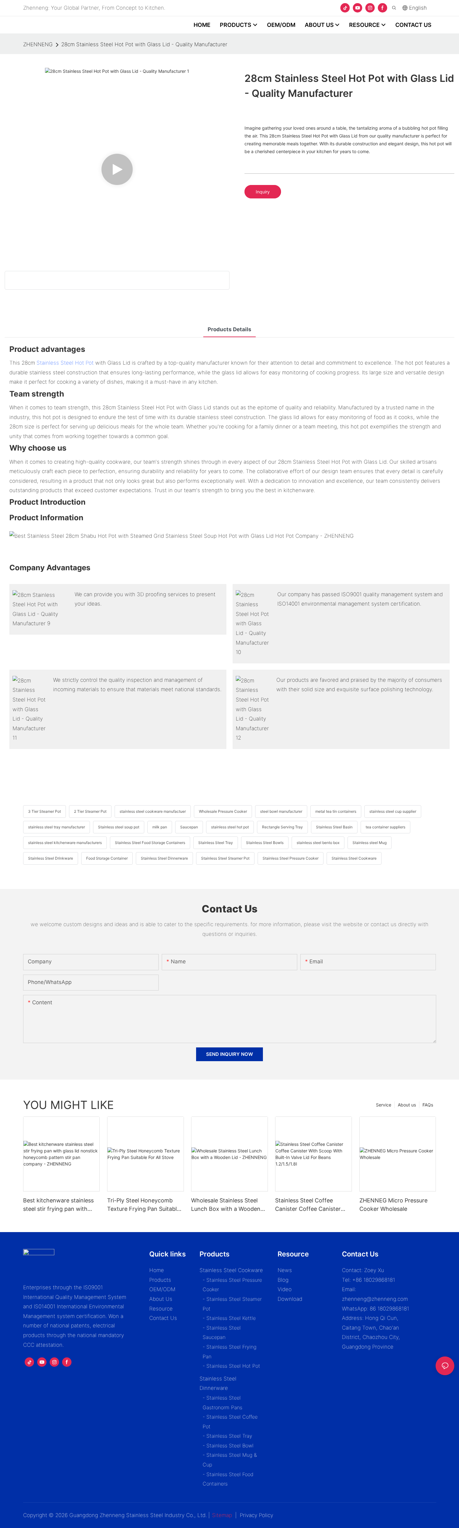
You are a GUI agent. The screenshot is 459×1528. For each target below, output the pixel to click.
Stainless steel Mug (370, 842)
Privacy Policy (256, 1515)
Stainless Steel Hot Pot (65, 363)
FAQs (427, 1104)
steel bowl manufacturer (281, 811)
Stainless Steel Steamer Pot (225, 858)
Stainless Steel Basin (334, 827)
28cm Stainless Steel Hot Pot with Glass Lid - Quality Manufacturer (144, 44)
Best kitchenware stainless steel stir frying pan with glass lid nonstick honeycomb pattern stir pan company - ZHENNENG (60, 1205)
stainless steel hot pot (230, 827)
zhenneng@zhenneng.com (375, 1299)
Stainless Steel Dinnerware (164, 858)
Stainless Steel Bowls (265, 842)
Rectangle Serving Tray (282, 827)
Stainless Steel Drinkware (50, 858)
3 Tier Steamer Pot (44, 811)
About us (407, 1104)
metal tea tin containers (335, 811)
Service (383, 1104)
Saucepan (189, 827)
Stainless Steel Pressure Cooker (290, 858)
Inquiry (263, 191)
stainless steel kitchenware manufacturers (65, 842)
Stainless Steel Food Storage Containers (150, 842)
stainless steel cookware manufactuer (153, 811)
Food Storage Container (107, 858)
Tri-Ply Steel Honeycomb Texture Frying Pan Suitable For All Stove (143, 1205)
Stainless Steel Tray (215, 842)
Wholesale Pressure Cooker (223, 811)
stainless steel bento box (318, 842)
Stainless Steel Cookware (354, 858)
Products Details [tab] (229, 329)
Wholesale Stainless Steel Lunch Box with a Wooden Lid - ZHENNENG (225, 1205)
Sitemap (222, 1515)
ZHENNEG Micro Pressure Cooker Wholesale (393, 1204)
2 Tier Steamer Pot (90, 811)
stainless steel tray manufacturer (56, 827)
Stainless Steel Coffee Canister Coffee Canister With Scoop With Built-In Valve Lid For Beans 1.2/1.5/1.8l (308, 1205)
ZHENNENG (38, 44)
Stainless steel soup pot (118, 827)
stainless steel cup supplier (392, 811)
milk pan (159, 827)
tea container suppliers (385, 827)
